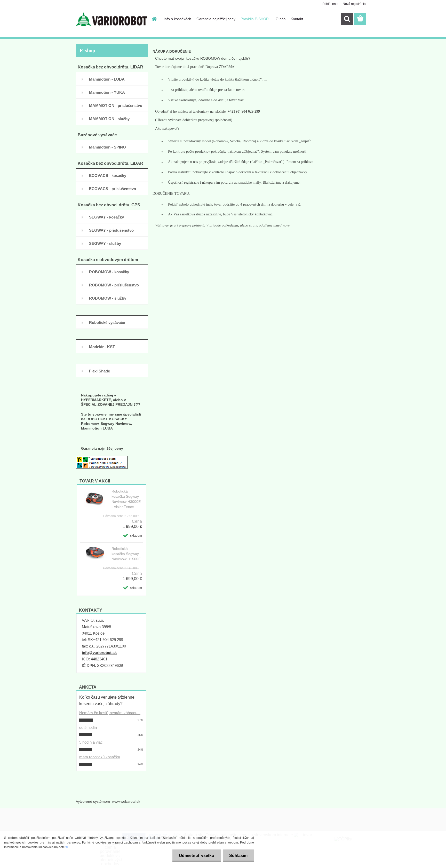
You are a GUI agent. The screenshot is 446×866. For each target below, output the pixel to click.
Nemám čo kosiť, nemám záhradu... (109, 713)
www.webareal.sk (126, 801)
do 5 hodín (88, 727)
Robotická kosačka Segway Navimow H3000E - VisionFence (126, 499)
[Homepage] (154, 19)
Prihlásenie (330, 4)
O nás (280, 19)
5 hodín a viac (91, 742)
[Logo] (111, 19)
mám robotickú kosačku (99, 757)
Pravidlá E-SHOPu (255, 19)
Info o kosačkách (177, 19)
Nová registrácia (354, 4)
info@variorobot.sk (99, 652)
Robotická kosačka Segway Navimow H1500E (126, 554)
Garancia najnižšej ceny (215, 19)
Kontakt (297, 19)
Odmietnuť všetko (196, 855)
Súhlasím (238, 855)
